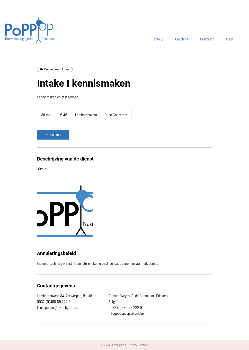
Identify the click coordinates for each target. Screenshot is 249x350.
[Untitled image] (65, 211)
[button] (227, 39)
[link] (53, 135)
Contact (143, 345)
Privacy (133, 345)
